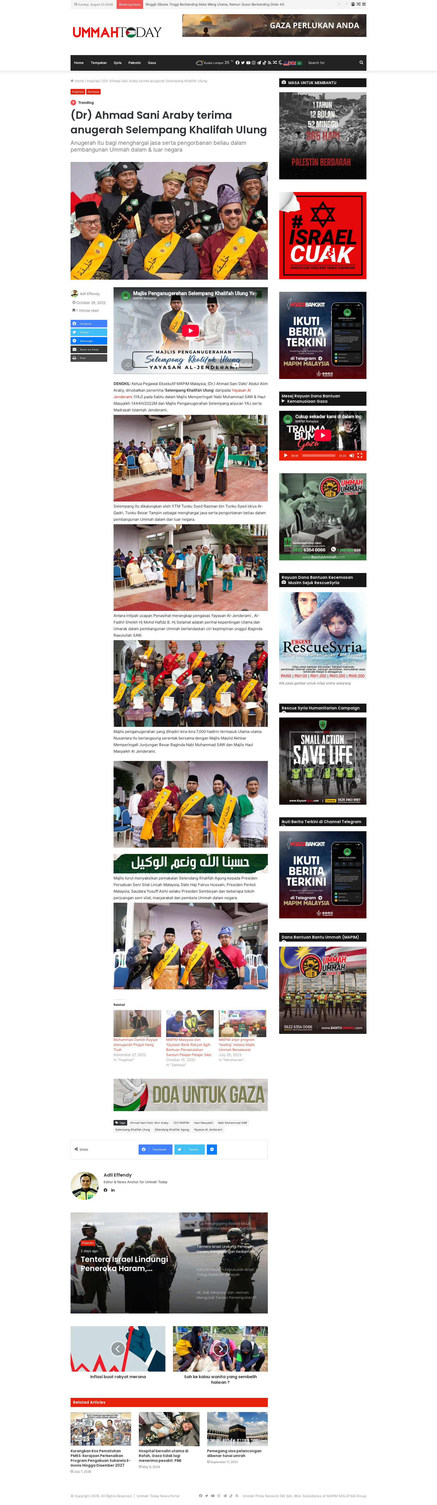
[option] (169, 1262)
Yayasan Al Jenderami (208, 1129)
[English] (293, 63)
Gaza (152, 63)
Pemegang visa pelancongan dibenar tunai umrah (234, 1453)
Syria (117, 63)
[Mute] (351, 455)
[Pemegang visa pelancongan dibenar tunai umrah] (237, 1429)
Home (79, 63)
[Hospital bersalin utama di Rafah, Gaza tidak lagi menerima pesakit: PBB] (169, 1429)
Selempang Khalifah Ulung (132, 1129)
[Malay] (286, 63)
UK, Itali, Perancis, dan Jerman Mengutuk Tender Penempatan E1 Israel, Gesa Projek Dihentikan (133, 1265)
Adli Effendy (90, 294)
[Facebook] (107, 1190)
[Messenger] (212, 1149)
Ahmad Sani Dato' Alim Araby (149, 1123)
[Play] (285, 455)
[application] (322, 436)
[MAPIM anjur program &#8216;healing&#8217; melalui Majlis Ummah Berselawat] (242, 1023)
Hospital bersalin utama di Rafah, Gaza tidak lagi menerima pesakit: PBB (163, 1455)
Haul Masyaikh (203, 1123)
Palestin (134, 63)
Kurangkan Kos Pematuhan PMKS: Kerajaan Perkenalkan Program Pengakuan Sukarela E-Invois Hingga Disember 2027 (100, 1458)
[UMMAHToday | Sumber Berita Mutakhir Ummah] (117, 32)
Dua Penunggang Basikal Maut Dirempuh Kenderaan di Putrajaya (196, 4)
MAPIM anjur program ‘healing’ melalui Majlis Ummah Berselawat (237, 1044)
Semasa (93, 91)
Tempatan (99, 63)
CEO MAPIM (181, 1123)
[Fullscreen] (359, 455)
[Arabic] (299, 63)
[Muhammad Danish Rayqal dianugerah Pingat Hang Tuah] (137, 1023)
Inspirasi (93, 81)
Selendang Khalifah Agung (172, 1129)
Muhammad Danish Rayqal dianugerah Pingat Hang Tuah (136, 1044)
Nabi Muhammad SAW (232, 1123)
